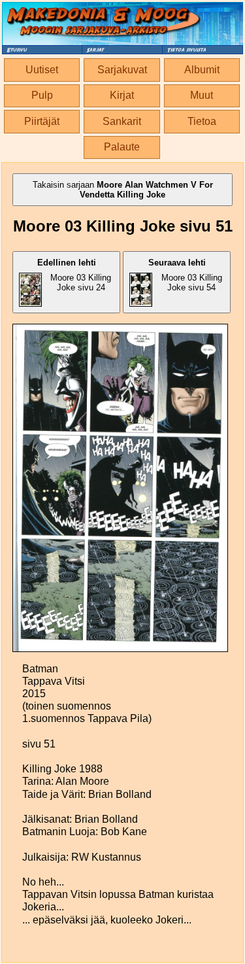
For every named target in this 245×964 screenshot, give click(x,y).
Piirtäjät (41, 121)
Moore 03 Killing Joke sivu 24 (74, 275)
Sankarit (122, 121)
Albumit (202, 69)
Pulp (42, 95)
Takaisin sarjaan (123, 189)
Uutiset (41, 69)
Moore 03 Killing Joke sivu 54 (185, 275)
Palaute (122, 146)
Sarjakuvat (122, 69)
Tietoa (202, 121)
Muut (201, 95)
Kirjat (122, 95)
